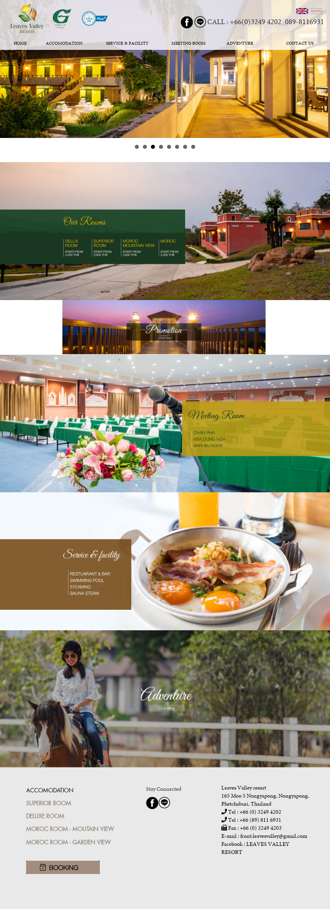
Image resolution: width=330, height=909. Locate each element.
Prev (10, 69)
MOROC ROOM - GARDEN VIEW (68, 842)
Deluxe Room (45, 816)
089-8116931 (304, 21)
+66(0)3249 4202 (255, 21)
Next (319, 69)
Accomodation (50, 790)
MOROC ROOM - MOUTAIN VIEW (70, 829)
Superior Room (48, 803)
